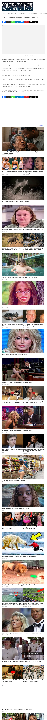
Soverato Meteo (33, 13)
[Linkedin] (17, 22)
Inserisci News (22, 13)
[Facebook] (4, 22)
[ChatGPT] (35, 22)
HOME (4, 13)
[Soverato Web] (17, 10)
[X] (8, 22)
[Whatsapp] (13, 22)
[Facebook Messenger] (22, 22)
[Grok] (31, 22)
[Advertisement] (23, 112)
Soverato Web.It (12, 13)
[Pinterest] (26, 22)
